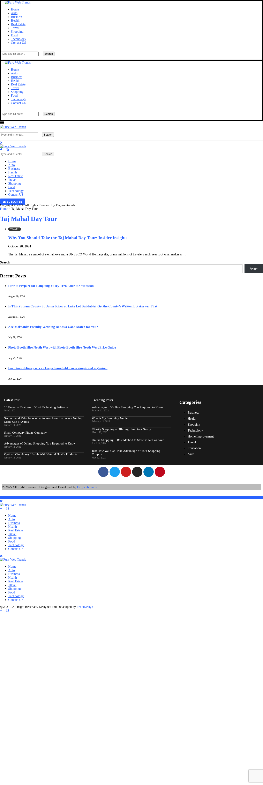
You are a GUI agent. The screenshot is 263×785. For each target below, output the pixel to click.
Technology (18, 39)
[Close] (2, 57)
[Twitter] (4, 150)
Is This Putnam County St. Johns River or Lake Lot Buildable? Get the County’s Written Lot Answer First (82, 306)
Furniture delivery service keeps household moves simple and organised (57, 368)
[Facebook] (1, 150)
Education (194, 448)
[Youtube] (126, 472)
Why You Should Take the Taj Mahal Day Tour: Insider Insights (67, 237)
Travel (15, 28)
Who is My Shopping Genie (110, 418)
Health (15, 20)
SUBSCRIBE (14, 201)
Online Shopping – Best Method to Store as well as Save (128, 440)
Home (15, 9)
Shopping (17, 31)
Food (14, 35)
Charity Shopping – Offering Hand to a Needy (121, 429)
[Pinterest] (160, 472)
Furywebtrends (87, 487)
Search (48, 53)
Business (16, 16)
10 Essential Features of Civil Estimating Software (36, 407)
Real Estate (18, 24)
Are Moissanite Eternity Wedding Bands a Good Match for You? (53, 327)
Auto (14, 13)
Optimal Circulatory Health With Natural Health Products (40, 454)
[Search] (2, 49)
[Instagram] (7, 150)
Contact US (18, 42)
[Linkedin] (148, 472)
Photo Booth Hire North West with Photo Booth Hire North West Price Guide (62, 347)
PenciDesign (85, 606)
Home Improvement (201, 436)
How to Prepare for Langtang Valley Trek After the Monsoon (51, 285)
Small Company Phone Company (25, 432)
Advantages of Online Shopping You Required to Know (40, 443)
